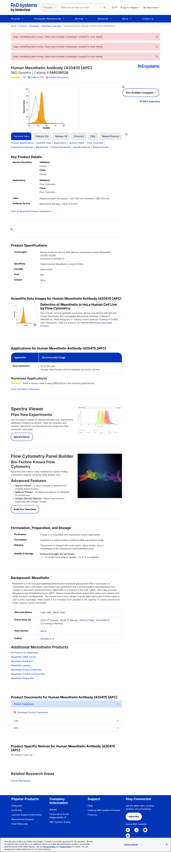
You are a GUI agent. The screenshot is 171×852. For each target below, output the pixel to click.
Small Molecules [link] (19, 824)
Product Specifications (22, 142)
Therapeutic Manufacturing (47, 18)
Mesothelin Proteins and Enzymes (28, 674)
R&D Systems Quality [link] (60, 822)
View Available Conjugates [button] (140, 92)
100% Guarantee (151, 101)
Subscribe (134, 816)
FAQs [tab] (92, 136)
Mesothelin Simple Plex (22, 678)
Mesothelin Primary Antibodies (26, 669)
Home (13, 26)
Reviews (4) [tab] (61, 136)
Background (42, 147)
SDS (16, 728)
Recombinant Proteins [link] (22, 819)
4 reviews (33, 383)
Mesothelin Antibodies (51, 26)
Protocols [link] (92, 814)
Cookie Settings (131, 844)
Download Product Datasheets (32, 712)
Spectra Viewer (76, 142)
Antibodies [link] (16, 805)
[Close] (156, 36)
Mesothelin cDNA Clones (23, 657)
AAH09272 (45, 638)
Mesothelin (34, 26)
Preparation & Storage (22, 147)
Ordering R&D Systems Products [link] (104, 810)
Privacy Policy (49, 847)
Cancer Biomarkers (20, 780)
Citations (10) (37, 77)
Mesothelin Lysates (20, 665)
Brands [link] (53, 809)
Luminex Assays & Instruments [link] (26, 814)
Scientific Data (43, 142)
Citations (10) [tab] (42, 136)
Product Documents (59, 77)
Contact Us (147, 18)
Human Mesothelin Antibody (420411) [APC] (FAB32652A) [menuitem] (89, 26)
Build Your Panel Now (25, 509)
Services (79, 18)
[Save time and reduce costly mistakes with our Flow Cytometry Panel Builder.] (100, 475)
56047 (63, 620)
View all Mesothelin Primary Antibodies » (31, 211)
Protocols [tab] (79, 136)
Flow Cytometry (95, 142)
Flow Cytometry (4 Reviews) (25, 389)
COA (16, 720)
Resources (103, 18)
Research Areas (100, 147)
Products (15, 18)
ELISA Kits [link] (16, 810)
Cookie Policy (66, 847)
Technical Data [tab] (21, 136)
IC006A (114, 319)
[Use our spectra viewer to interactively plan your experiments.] (100, 420)
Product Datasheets (23, 704)
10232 (43, 620)
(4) (24, 77)
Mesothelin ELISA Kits (22, 661)
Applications (60, 142)
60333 (82, 620)
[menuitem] (13, 26)
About (125, 18)
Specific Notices (82, 147)
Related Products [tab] (110, 136)
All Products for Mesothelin (24, 652)
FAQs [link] (90, 805)
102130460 (101, 620)
